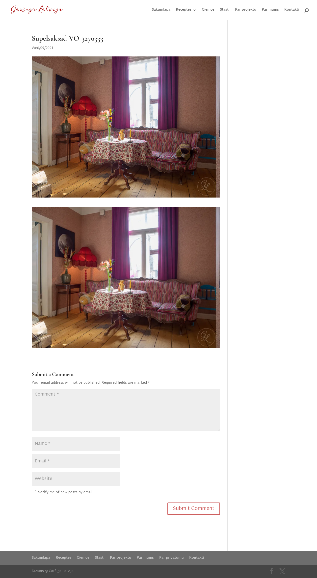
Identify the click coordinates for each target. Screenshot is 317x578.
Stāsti (225, 10)
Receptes (183, 10)
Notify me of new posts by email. (66, 492)
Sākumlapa (161, 10)
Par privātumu (171, 558)
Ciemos (208, 10)
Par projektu (245, 10)
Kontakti (291, 10)
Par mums (270, 10)
